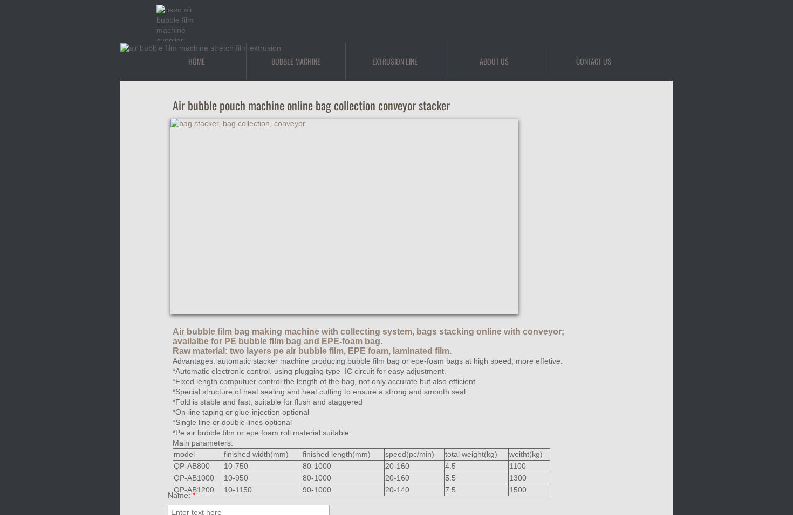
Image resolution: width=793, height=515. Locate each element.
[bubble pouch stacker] (569, 168)
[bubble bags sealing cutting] (569, 266)
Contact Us (593, 61)
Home (196, 61)
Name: (181, 495)
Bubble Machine (295, 61)
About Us (494, 61)
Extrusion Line (395, 61)
